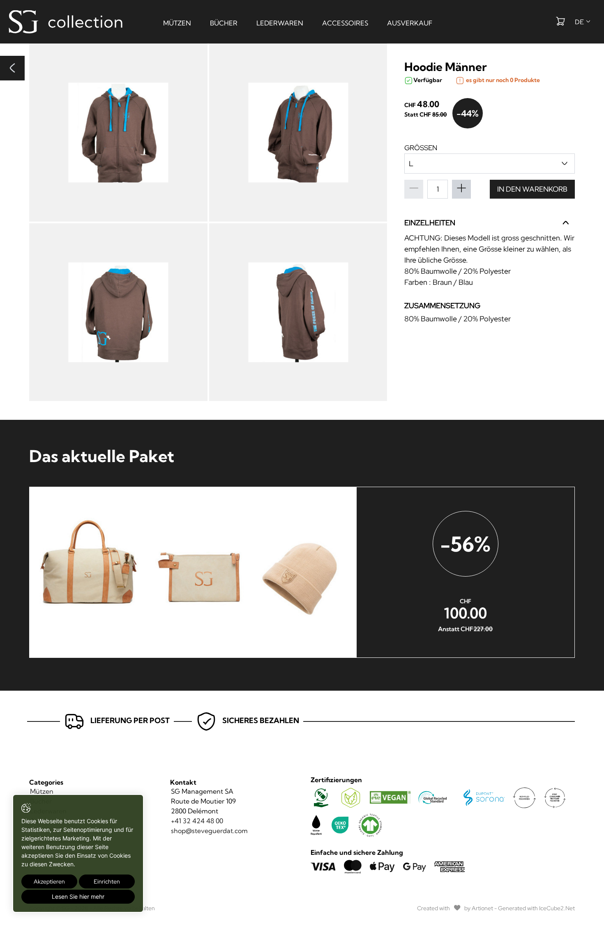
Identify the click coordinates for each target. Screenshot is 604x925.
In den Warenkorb (532, 189)
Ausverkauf (409, 23)
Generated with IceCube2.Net (536, 908)
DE (580, 22)
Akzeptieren (49, 881)
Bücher (223, 23)
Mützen (177, 23)
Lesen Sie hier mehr (78, 896)
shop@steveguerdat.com (209, 831)
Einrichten (107, 881)
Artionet (482, 908)
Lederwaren (279, 23)
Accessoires (345, 23)
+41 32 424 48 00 (197, 821)
